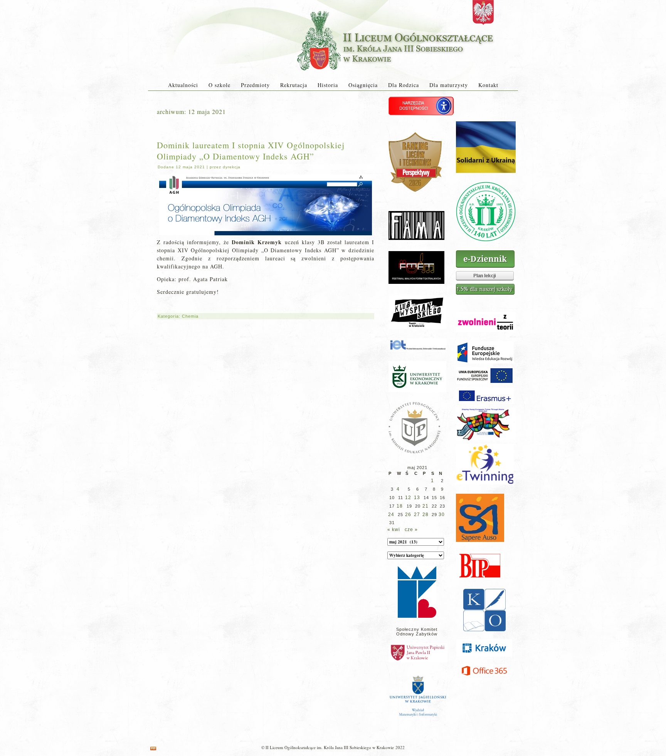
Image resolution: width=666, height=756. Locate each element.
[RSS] (153, 748)
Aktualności (183, 85)
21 (425, 506)
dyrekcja (231, 167)
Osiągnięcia (363, 85)
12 (408, 497)
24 (391, 514)
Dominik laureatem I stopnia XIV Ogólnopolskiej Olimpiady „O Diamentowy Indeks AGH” (251, 150)
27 (417, 514)
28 (425, 514)
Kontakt (488, 85)
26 (408, 514)
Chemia (190, 316)
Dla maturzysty (448, 85)
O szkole (219, 85)
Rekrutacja (293, 85)
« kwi (393, 529)
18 (400, 506)
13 (417, 497)
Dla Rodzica (403, 85)
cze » (411, 529)
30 (442, 514)
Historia (328, 85)
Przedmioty (255, 85)
